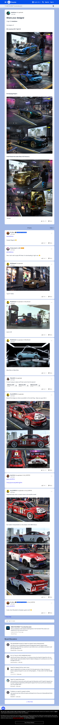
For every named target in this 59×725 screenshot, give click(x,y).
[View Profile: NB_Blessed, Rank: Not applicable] (8, 264)
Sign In (52, 2)
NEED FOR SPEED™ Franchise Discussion (14, 6)
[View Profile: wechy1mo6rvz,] (8, 656)
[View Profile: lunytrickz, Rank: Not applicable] (8, 476)
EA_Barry (12, 232)
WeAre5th (12, 378)
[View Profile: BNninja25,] (8, 680)
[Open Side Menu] (5, 2)
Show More (8, 616)
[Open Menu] (53, 6)
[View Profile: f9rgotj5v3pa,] (8, 644)
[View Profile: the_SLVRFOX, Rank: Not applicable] (8, 395)
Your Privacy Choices (29, 722)
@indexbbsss (10, 236)
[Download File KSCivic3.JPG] (39, 385)
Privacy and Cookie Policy (18, 718)
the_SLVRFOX (13, 394)
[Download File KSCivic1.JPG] (16, 385)
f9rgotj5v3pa (13, 650)
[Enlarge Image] (29, 279)
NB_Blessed (13, 263)
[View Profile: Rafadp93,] (8, 692)
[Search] (43, 2)
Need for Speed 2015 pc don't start (20, 667)
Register (47, 2)
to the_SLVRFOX (26, 475)
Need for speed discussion (18, 679)
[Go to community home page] (11, 2)
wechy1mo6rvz (14, 662)
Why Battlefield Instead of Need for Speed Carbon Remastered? (27, 643)
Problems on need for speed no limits (20, 691)
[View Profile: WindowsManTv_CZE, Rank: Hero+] (8, 248)
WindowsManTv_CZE (15, 248)
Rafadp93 (13, 696)
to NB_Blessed (26, 301)
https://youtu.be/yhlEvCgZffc (14, 482)
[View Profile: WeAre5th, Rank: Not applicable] (8, 379)
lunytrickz (12, 475)
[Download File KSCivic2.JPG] (27, 385)
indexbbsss (13, 12)
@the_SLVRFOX (11, 479)
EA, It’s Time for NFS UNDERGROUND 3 (21, 655)
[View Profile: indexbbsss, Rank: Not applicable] (8, 13)
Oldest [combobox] (52, 228)
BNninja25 (13, 686)
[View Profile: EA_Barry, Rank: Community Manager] (8, 233)
